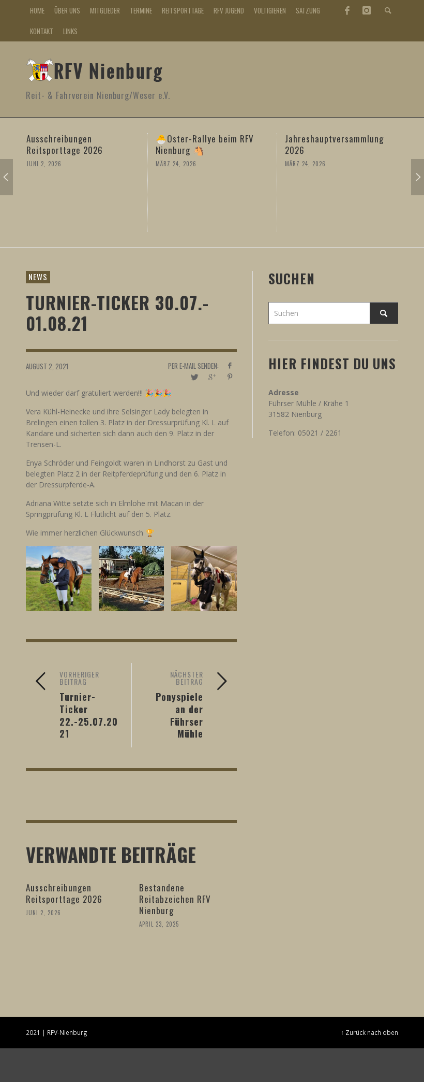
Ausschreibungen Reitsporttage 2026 (64, 144)
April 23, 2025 (159, 924)
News (38, 276)
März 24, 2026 (176, 164)
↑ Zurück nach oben (369, 1032)
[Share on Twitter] (194, 376)
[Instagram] (366, 10)
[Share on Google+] (212, 376)
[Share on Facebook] (230, 365)
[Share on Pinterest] (230, 376)
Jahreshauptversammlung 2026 (334, 144)
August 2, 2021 (47, 366)
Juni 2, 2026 (44, 164)
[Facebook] (347, 10)
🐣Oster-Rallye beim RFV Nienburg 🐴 (205, 144)
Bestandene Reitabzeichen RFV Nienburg (175, 899)
